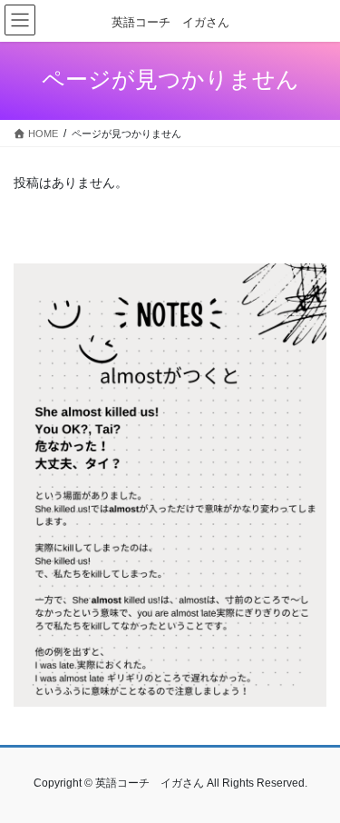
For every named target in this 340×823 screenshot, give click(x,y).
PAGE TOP (314, 782)
